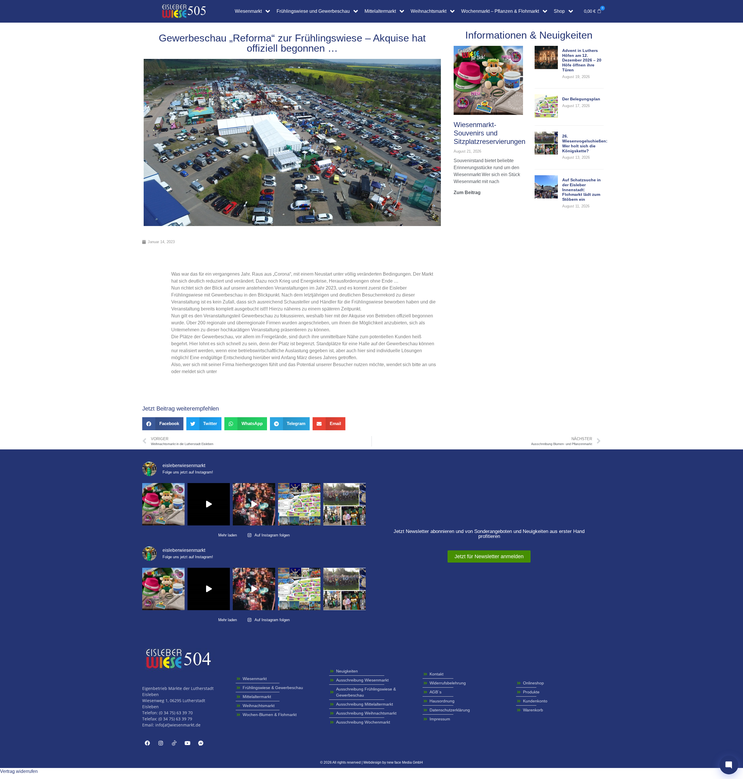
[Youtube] (187, 743)
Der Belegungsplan (581, 99)
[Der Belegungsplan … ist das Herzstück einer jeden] (299, 504)
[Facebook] (147, 743)
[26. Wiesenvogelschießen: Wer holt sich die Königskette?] (546, 153)
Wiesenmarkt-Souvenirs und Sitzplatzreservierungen (489, 133)
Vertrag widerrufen (19, 771)
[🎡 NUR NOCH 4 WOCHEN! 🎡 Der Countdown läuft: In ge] (208, 504)
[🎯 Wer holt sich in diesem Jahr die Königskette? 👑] (344, 504)
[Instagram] (161, 743)
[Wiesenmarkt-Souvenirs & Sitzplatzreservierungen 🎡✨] (163, 504)
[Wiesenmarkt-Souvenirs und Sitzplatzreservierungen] (488, 79)
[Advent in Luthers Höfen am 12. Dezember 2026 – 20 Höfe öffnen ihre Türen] (546, 67)
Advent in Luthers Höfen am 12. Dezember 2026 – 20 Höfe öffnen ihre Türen (581, 60)
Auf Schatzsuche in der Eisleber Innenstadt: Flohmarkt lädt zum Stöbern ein (581, 190)
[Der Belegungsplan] (546, 115)
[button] (593, 11)
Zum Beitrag (467, 192)
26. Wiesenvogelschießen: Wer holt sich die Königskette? (584, 143)
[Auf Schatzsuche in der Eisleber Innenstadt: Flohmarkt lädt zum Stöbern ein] (546, 196)
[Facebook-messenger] (201, 743)
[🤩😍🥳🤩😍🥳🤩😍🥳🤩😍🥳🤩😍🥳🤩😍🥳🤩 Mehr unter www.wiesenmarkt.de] (254, 504)
